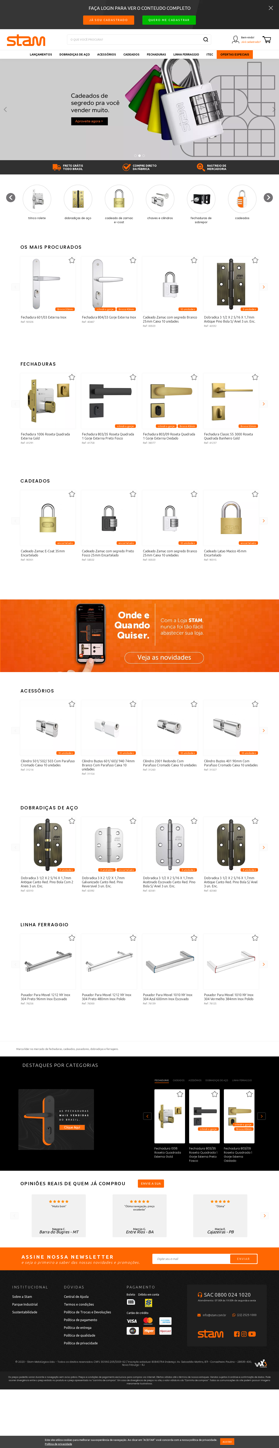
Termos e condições (79, 1304)
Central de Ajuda (76, 1296)
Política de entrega (78, 1327)
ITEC (209, 54)
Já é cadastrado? (251, 42)
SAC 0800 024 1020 (227, 1295)
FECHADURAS (156, 54)
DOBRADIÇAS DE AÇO (74, 54)
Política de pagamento (80, 1320)
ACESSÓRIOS (106, 54)
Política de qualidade (79, 1335)
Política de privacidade (58, 1443)
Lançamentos (41, 54)
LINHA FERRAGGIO (186, 54)
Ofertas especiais (234, 54)
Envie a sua (151, 1183)
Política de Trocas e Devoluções (87, 1312)
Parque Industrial (25, 1304)
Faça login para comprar (48, 339)
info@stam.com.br (214, 1315)
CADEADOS (131, 54)
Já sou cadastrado (108, 20)
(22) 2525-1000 (247, 1315)
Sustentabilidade (24, 1312)
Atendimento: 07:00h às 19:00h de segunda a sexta (227, 1300)
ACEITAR (227, 1441)
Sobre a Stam (22, 1296)
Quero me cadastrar (169, 20)
